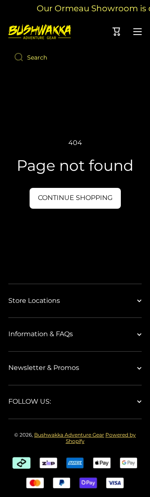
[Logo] (39, 31)
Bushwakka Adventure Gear (69, 435)
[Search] (15, 57)
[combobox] (75, 57)
